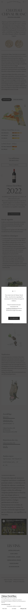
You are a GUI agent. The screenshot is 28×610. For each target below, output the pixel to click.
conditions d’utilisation (11, 308)
